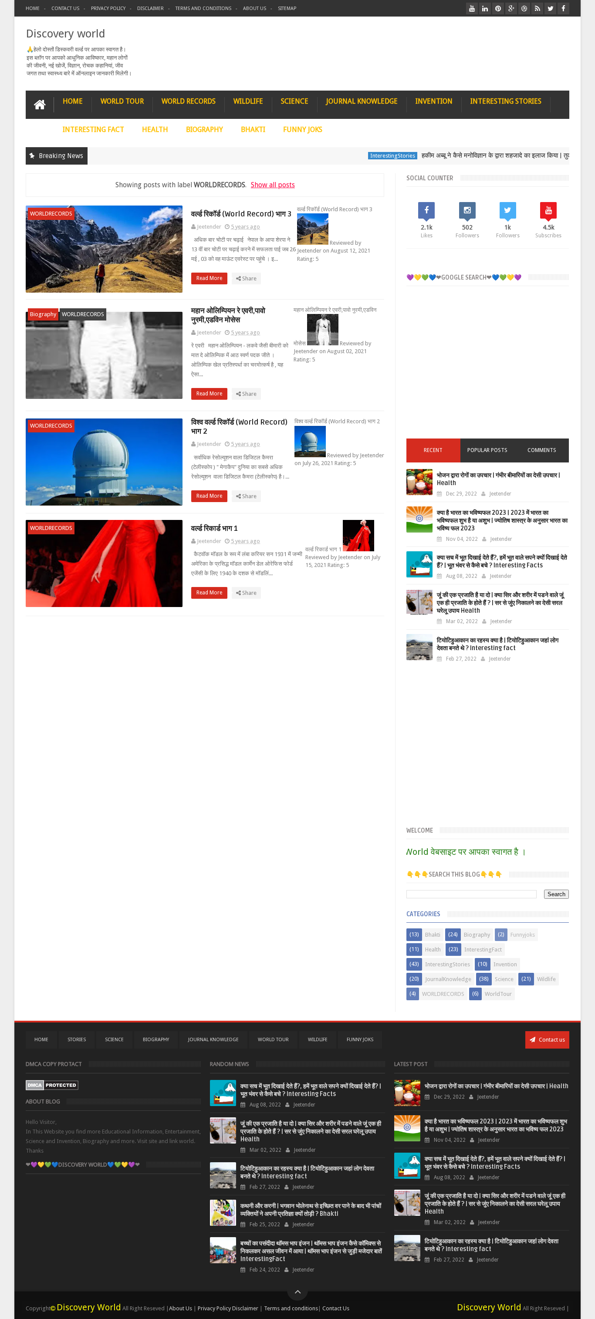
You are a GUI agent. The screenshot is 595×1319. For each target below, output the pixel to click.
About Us (180, 1308)
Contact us (551, 1039)
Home (33, 8)
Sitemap (287, 8)
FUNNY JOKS (302, 129)
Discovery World (89, 1307)
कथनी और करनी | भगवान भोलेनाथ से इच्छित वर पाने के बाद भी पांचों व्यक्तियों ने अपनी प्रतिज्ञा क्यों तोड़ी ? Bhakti (310, 1210)
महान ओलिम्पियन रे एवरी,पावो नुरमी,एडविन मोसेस (228, 315)
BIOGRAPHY (204, 129)
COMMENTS (541, 450)
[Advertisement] (487, 369)
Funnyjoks (522, 934)
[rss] (537, 8)
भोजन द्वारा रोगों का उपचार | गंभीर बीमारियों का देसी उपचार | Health (496, 1086)
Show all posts (273, 185)
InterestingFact (483, 949)
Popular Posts (487, 450)
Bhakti (432, 934)
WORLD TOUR (122, 101)
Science (504, 979)
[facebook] (563, 8)
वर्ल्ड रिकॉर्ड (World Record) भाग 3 (241, 214)
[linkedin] (485, 8)
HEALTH (155, 129)
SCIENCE (294, 101)
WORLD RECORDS (189, 101)
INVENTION (434, 101)
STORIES (77, 1039)
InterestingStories (372, 155)
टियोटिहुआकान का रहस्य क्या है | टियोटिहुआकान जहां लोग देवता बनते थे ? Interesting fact (497, 644)
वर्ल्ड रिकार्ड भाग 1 (214, 528)
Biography (43, 314)
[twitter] (550, 8)
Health (433, 949)
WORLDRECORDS (51, 213)
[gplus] (511, 8)
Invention (505, 964)
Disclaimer (150, 8)
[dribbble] (524, 8)
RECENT (433, 450)
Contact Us (65, 8)
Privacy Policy (108, 8)
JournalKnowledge (448, 979)
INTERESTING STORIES (505, 101)
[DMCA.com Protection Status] (52, 1088)
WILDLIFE (248, 101)
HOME (73, 101)
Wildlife (546, 979)
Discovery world (65, 33)
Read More (209, 278)
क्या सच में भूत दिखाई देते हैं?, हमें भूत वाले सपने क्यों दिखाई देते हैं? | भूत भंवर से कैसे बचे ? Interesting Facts (502, 561)
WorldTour (498, 994)
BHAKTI (253, 129)
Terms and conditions (203, 8)
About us (254, 8)
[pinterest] (498, 8)
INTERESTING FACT (93, 129)
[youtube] (472, 8)
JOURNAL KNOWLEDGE (362, 101)
